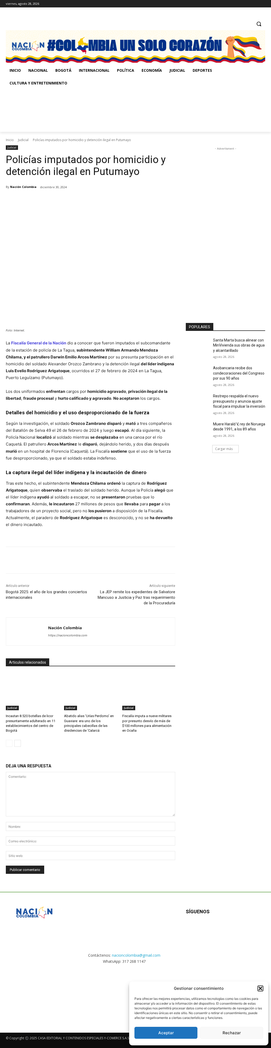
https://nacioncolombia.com (67, 635)
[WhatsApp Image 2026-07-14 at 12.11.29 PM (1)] (34, 993)
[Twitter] (262, 4)
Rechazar (232, 1032)
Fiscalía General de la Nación (38, 342)
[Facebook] (240, 4)
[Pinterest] (68, 200)
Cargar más (224, 449)
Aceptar (166, 1032)
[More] (92, 200)
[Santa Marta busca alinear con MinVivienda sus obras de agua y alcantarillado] (198, 346)
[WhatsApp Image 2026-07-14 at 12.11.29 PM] (36, 110)
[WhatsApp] (80, 200)
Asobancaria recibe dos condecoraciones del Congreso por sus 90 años (238, 373)
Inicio (10, 140)
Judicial (23, 140)
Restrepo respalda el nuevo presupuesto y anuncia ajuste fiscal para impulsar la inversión (239, 401)
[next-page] (17, 743)
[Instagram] (248, 4)
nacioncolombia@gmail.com (136, 955)
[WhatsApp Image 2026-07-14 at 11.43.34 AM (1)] (181, 110)
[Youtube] (243, 929)
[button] (260, 988)
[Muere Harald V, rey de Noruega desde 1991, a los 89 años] (198, 430)
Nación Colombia (23, 187)
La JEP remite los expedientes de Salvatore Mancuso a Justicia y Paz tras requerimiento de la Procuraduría (136, 597)
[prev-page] (9, 743)
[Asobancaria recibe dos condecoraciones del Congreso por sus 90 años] (198, 374)
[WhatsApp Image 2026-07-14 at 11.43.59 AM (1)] (109, 110)
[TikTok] (255, 4)
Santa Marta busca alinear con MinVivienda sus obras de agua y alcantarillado (239, 345)
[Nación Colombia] (27, 631)
